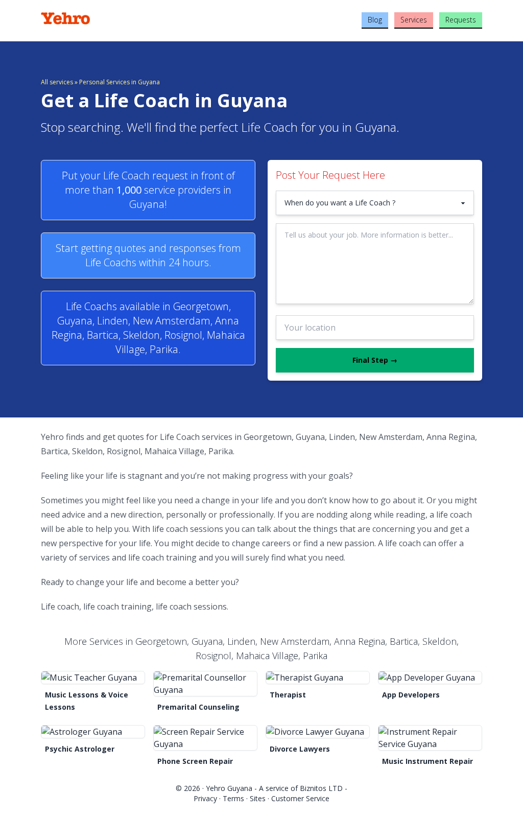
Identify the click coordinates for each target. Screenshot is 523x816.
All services (57, 82)
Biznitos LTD (321, 788)
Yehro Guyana (229, 788)
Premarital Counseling (198, 707)
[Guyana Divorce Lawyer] (318, 731)
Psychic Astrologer (79, 749)
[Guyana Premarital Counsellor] (205, 683)
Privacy (205, 798)
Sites (258, 798)
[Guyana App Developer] (430, 677)
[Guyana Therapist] (318, 677)
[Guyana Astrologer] (93, 731)
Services (413, 20)
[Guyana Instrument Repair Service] (430, 738)
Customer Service (300, 798)
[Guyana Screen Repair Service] (205, 738)
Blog (375, 20)
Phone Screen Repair (195, 761)
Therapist (288, 695)
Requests (460, 20)
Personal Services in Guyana (119, 82)
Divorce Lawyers (300, 749)
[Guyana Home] (114, 18)
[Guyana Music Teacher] (93, 677)
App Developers (411, 695)
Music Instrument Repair (427, 761)
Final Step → (374, 360)
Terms (233, 798)
